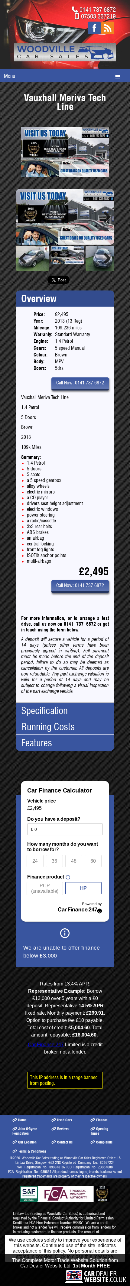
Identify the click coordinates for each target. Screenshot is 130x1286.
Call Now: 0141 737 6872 (80, 386)
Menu (9, 76)
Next (105, 218)
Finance (102, 1123)
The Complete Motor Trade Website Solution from (65, 1266)
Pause (22, 243)
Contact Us (65, 1145)
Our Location (27, 1145)
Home (22, 1123)
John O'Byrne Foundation (24, 1134)
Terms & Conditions (32, 1154)
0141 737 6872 (98, 9)
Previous (25, 218)
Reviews (63, 1132)
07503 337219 (98, 16)
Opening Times (99, 1134)
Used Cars (64, 1123)
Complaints (104, 1145)
